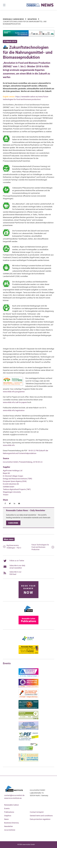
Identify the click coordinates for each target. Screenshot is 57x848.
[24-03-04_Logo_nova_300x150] (28, 613)
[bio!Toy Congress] (28, 761)
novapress (32, 19)
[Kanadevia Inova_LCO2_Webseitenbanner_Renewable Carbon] (28, 36)
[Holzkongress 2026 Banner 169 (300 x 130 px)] (28, 708)
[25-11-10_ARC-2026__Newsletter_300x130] (28, 687)
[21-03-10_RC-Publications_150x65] (28, 624)
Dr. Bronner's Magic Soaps (13, 476)
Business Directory (11, 823)
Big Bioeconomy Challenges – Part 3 (14, 546)
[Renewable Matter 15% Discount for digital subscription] (28, 653)
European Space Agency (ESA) (15, 481)
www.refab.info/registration (14, 410)
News (6, 819)
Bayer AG (6, 473)
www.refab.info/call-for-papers (15, 402)
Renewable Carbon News (13, 19)
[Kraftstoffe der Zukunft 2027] (28, 750)
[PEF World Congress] (28, 740)
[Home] (40, 5)
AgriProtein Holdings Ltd (12, 470)
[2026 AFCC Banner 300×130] (28, 729)
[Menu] (8, 5)
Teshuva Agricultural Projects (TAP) (17, 489)
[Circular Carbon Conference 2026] (28, 719)
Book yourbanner (28, 590)
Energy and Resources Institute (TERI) (17, 478)
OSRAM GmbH (8, 487)
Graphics (7, 815)
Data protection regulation (40, 819)
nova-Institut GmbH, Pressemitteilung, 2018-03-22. (23, 462)
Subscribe (13, 523)
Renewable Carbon (11, 805)
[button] (5, 503)
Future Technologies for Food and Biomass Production (40, 547)
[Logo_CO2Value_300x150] (28, 643)
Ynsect (5, 495)
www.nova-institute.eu (13, 798)
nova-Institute (9, 830)
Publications (9, 812)
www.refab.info (9, 445)
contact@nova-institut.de (14, 795)
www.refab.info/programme (14, 391)
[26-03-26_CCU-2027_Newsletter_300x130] (28, 698)
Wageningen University (12, 492)
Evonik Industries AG (11, 484)
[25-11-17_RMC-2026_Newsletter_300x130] (28, 676)
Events (7, 808)
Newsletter (8, 826)
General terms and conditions (41, 815)
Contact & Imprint (37, 812)
